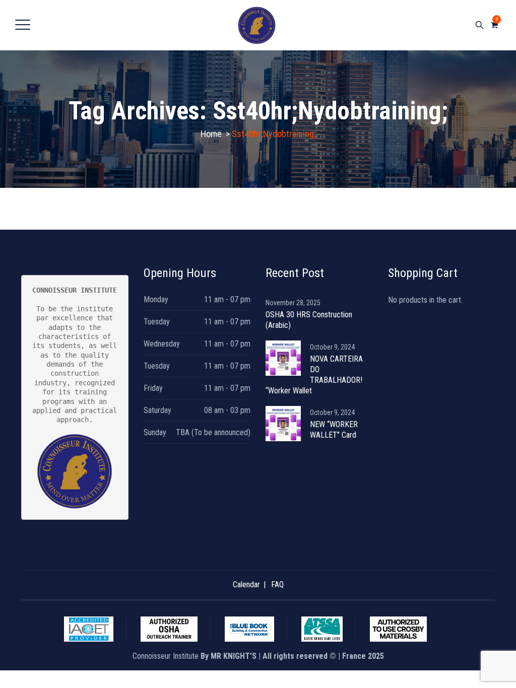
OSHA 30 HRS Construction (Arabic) (309, 320)
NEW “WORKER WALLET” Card (334, 430)
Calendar (246, 584)
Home (211, 133)
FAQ (277, 584)
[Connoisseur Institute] (257, 25)
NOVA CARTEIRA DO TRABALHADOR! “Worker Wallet (314, 374)
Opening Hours (180, 273)
